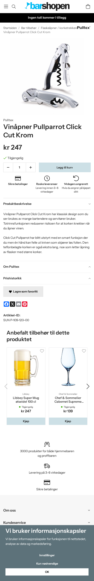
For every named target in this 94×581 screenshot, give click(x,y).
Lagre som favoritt (25, 291)
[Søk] (13, 7)
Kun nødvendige (47, 563)
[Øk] (31, 167)
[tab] (47, 204)
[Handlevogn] (88, 6)
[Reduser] (8, 167)
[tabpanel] (47, 235)
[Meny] (6, 6)
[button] (26, 421)
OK (47, 572)
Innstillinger (47, 555)
